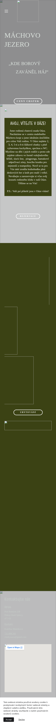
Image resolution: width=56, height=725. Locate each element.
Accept (9, 720)
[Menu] (6, 11)
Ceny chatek (28, 101)
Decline (22, 720)
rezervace (28, 216)
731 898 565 (10, 633)
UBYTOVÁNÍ (28, 412)
